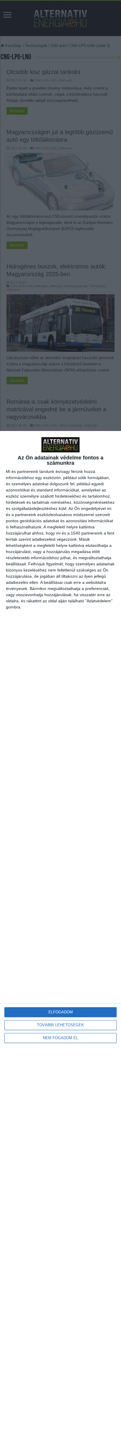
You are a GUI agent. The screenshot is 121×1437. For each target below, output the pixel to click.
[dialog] (60, 934)
